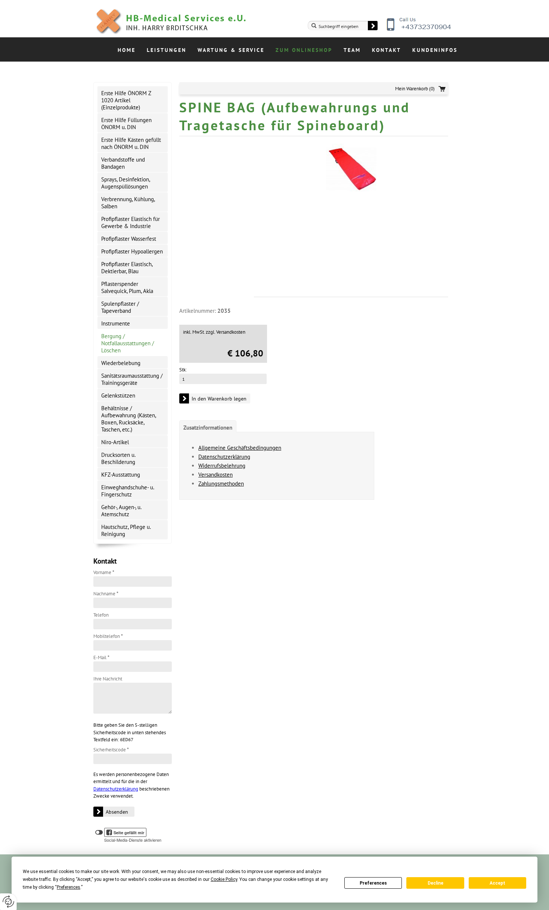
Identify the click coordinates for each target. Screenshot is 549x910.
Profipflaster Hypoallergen (132, 251)
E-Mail (101, 657)
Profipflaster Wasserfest (128, 238)
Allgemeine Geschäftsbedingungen (239, 447)
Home (127, 50)
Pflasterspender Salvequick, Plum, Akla (127, 287)
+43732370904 (419, 30)
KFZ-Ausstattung (120, 474)
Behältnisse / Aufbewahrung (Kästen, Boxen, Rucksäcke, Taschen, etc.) (128, 419)
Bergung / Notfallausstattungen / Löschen (127, 343)
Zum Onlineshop (304, 50)
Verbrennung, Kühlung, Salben (128, 203)
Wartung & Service (231, 50)
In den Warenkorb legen (219, 398)
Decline (435, 883)
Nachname (105, 593)
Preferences (373, 883)
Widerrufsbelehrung (221, 465)
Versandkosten (215, 474)
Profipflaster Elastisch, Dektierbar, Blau (127, 268)
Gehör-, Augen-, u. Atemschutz (121, 511)
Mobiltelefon (108, 636)
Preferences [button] (68, 887)
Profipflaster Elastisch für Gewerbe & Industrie (130, 222)
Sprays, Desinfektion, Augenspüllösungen (125, 183)
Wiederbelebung (120, 363)
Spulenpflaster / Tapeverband (120, 307)
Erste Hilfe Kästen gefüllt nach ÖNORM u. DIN (131, 143)
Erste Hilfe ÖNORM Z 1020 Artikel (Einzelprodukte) (126, 100)
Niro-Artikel (115, 442)
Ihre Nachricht (107, 679)
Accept (497, 883)
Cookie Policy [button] (224, 879)
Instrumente (115, 323)
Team (352, 50)
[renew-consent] (8, 901)
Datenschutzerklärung (115, 789)
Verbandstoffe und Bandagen (123, 163)
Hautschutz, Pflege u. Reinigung (126, 530)
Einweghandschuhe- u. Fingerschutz (127, 491)
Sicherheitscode (111, 750)
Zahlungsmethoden (221, 483)
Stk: (183, 370)
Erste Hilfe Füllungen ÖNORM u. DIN (126, 123)
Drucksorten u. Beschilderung (118, 458)
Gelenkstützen (118, 395)
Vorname (103, 572)
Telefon (101, 615)
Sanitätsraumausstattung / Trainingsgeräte (131, 379)
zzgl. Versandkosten (225, 332)
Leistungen (166, 50)
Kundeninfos (435, 50)
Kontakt (386, 50)
